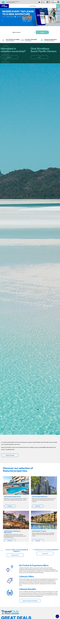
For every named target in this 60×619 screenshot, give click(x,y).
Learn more (45, 553)
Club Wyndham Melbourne (39, 496)
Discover (9, 57)
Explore (42, 32)
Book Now (10, 506)
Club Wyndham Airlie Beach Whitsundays (12, 531)
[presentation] (2, 20)
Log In (39, 57)
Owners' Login (33, 5)
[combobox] (23, 32)
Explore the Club (10, 455)
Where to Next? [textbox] (17, 32)
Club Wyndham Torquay (39, 531)
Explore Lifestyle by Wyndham (30, 600)
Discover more (15, 555)
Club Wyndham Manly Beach (12, 496)
